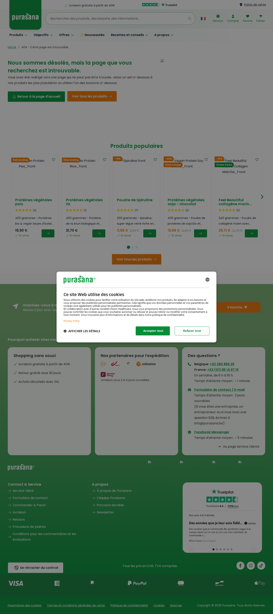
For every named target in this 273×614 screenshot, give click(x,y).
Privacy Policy (72, 320)
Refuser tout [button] (192, 331)
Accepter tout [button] (153, 331)
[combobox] (207, 280)
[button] (82, 331)
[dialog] (136, 307)
